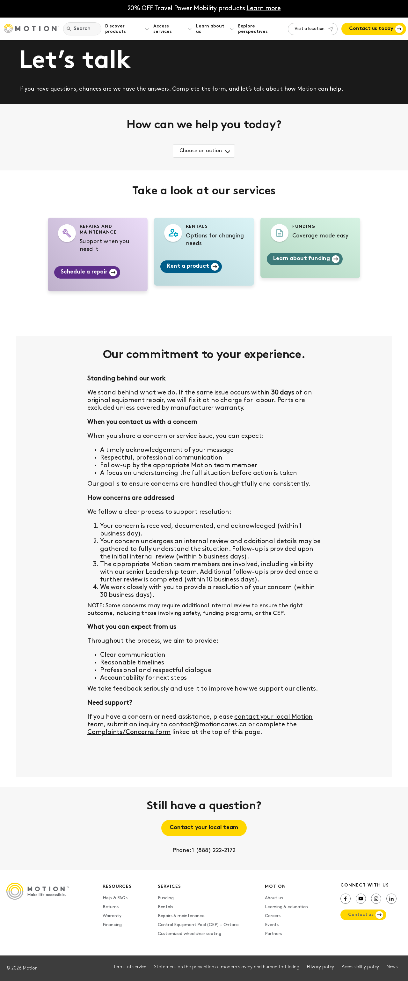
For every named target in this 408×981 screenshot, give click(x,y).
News (392, 967)
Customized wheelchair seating (189, 934)
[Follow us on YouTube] (361, 899)
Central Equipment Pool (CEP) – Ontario (198, 925)
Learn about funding (301, 259)
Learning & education (286, 907)
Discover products (115, 29)
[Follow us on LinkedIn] (391, 899)
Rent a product (188, 266)
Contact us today (371, 28)
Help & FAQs (115, 898)
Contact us (361, 914)
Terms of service (129, 967)
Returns (111, 907)
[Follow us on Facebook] (345, 899)
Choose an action (200, 151)
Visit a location (309, 28)
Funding (166, 898)
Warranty (112, 916)
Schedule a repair (84, 272)
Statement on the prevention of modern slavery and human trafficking (226, 967)
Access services (162, 29)
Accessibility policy (360, 967)
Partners (273, 934)
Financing (112, 925)
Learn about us (210, 29)
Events (272, 925)
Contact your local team (204, 828)
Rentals (165, 907)
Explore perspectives (253, 29)
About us (274, 898)
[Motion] (31, 29)
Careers (272, 916)
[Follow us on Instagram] (376, 899)
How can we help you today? (204, 125)
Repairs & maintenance (181, 916)
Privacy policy (320, 967)
